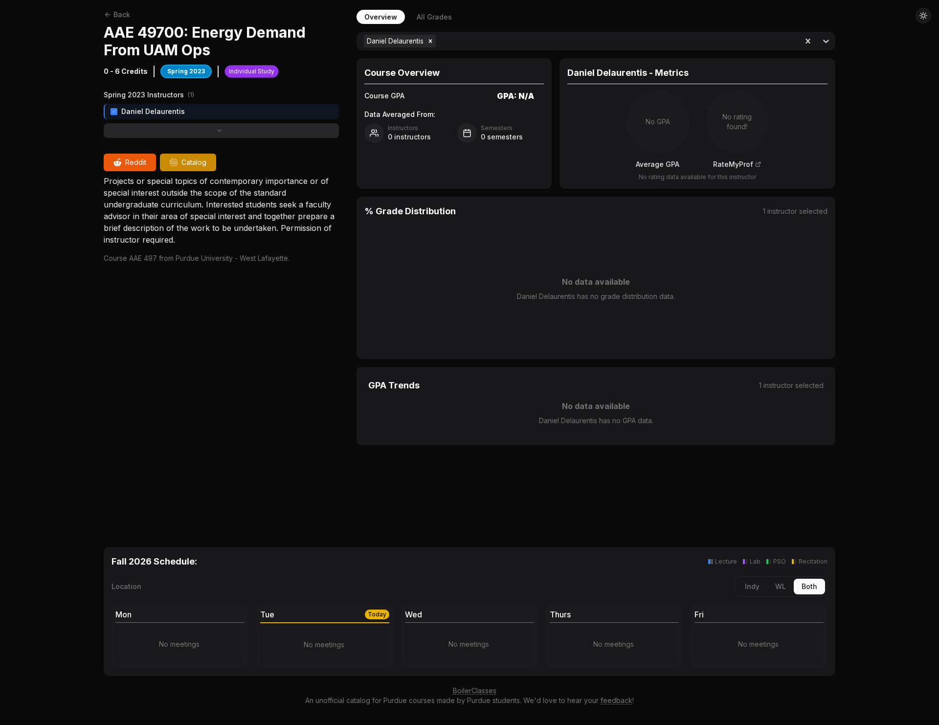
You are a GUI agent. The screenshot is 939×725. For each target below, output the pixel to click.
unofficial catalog (342, 700)
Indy (752, 586)
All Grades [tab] (434, 17)
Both (809, 586)
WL (780, 586)
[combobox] (439, 41)
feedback (616, 700)
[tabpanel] (596, 277)
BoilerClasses (474, 690)
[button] (430, 41)
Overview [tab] (380, 17)
